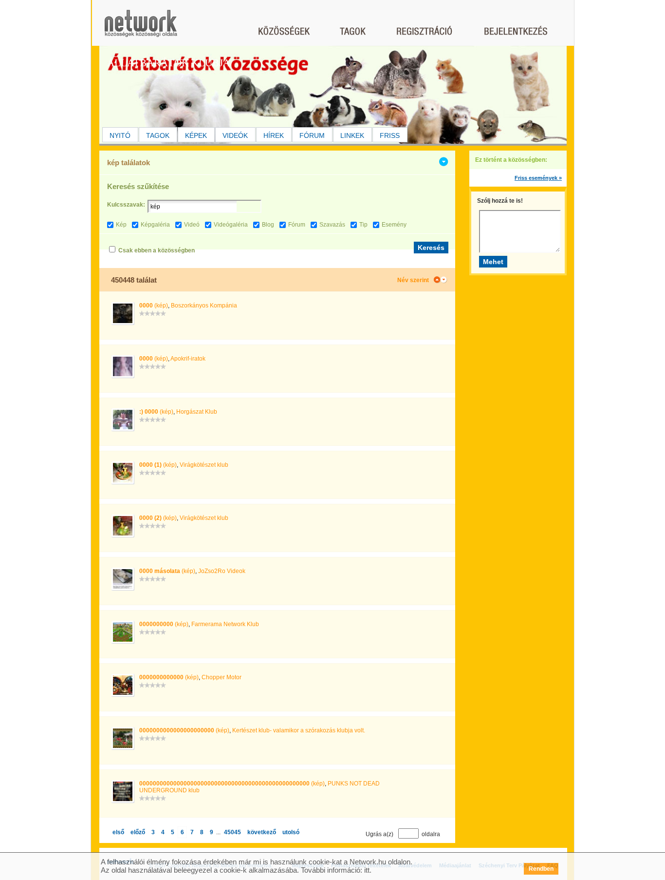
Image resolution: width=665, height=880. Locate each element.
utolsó (290, 832)
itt (366, 870)
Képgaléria (155, 224)
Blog (268, 224)
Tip (363, 224)
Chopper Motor (221, 677)
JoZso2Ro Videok (221, 571)
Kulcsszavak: (126, 204)
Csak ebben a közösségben (156, 250)
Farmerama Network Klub (225, 624)
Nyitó (120, 135)
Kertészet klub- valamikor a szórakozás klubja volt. (298, 730)
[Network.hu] (141, 28)
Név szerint (413, 280)
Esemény (394, 224)
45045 (232, 832)
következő (261, 832)
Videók (235, 135)
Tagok (157, 135)
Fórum (312, 135)
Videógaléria (231, 224)
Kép (121, 224)
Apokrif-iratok (187, 358)
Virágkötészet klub (204, 464)
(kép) (153, 305)
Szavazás (332, 224)
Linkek (352, 135)
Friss (390, 135)
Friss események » (538, 178)
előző (137, 832)
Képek (196, 135)
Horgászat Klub (196, 411)
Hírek (273, 135)
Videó (192, 224)
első (118, 832)
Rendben (541, 868)
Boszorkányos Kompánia (204, 305)
